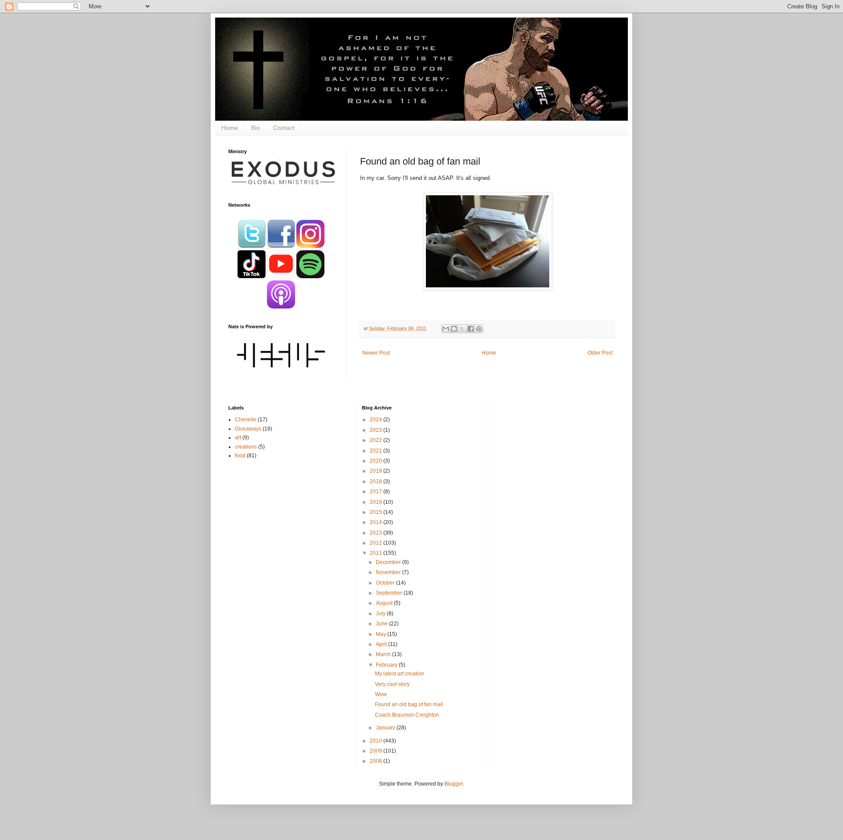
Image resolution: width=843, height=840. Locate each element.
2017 (376, 491)
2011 (376, 553)
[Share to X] (462, 328)
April (382, 644)
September (389, 593)
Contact (284, 127)
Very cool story (392, 684)
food (240, 455)
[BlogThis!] (454, 328)
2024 (376, 419)
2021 (376, 451)
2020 (376, 461)
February (387, 665)
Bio (255, 127)
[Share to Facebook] (470, 328)
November (389, 572)
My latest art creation (399, 674)
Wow (381, 694)
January (386, 728)
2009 (376, 751)
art (238, 437)
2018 (376, 481)
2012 (376, 543)
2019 (376, 471)
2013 (376, 533)
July (381, 613)
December (389, 562)
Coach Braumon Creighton (407, 715)
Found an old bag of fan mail (409, 704)
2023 (376, 430)
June (382, 624)
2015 (376, 512)
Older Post (599, 353)
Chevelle (245, 419)
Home (229, 127)
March (384, 654)
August (385, 603)
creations (246, 447)
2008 (376, 761)
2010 (376, 741)
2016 (376, 502)
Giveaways (248, 429)
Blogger (453, 784)
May (381, 634)
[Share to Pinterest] (479, 328)
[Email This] (445, 328)
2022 (376, 440)
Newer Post (376, 353)
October (386, 583)
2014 (376, 522)
